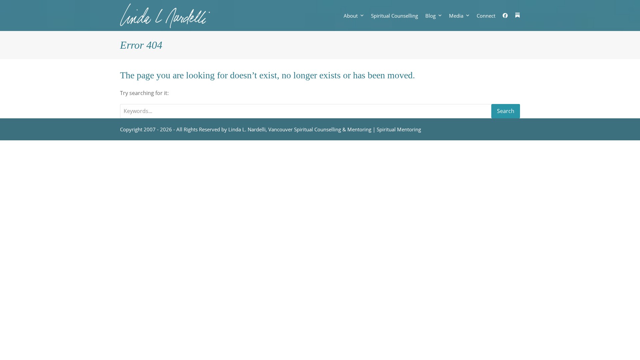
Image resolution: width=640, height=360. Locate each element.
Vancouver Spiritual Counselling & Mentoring (319, 129)
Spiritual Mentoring (399, 129)
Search (505, 111)
